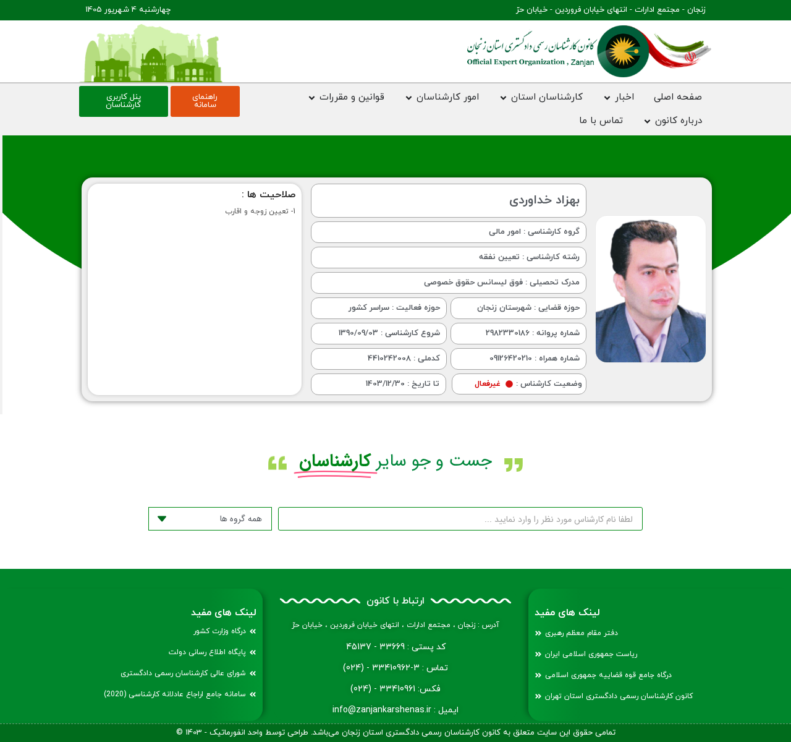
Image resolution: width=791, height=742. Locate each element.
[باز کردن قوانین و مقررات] (311, 98)
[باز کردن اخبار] (607, 98)
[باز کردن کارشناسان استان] (503, 98)
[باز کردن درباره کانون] (647, 121)
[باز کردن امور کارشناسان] (408, 98)
